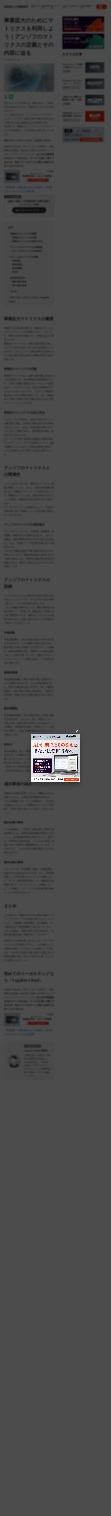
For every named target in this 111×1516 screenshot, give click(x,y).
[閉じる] (77, 731)
